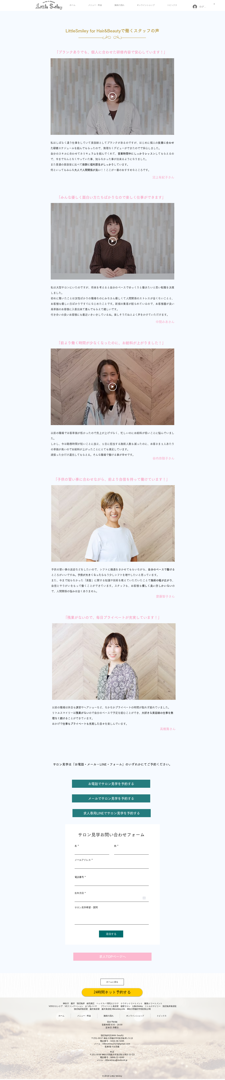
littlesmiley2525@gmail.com (116, 1044)
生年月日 (81, 893)
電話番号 (79, 877)
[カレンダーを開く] (144, 898)
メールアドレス (83, 860)
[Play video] (112, 96)
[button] (214, 3)
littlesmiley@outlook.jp (116, 1060)
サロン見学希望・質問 (86, 907)
